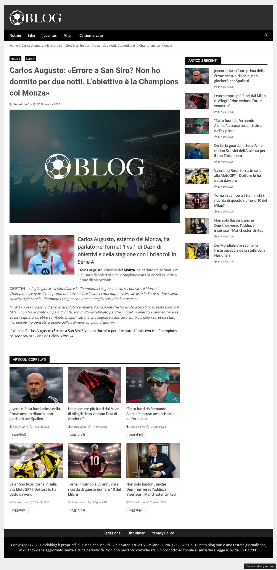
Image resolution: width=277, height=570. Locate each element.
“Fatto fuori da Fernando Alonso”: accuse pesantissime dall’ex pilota (150, 413)
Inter (32, 35)
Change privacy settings (260, 566)
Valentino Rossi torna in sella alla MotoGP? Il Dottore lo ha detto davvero (33, 489)
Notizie (15, 35)
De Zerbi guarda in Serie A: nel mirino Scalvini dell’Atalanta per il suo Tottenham (240, 150)
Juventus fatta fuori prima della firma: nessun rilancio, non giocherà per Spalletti (35, 413)
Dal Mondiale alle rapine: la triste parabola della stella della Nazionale (239, 250)
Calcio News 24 (61, 336)
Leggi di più (19, 434)
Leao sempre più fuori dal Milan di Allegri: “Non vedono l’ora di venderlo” (93, 413)
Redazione (112, 533)
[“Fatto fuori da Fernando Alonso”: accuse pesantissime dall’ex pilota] (153, 385)
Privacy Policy (163, 533)
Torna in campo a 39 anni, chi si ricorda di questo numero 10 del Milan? (94, 489)
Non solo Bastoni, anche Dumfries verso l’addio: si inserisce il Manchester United (151, 489)
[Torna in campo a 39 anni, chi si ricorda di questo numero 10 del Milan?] (94, 460)
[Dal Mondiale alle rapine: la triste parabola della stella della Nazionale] (197, 251)
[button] (265, 35)
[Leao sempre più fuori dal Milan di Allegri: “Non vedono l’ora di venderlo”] (94, 385)
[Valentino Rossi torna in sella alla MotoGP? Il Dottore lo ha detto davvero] (36, 460)
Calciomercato (91, 35)
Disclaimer (136, 533)
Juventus (50, 35)
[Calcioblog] (35, 17)
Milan (68, 35)
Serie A (30, 59)
